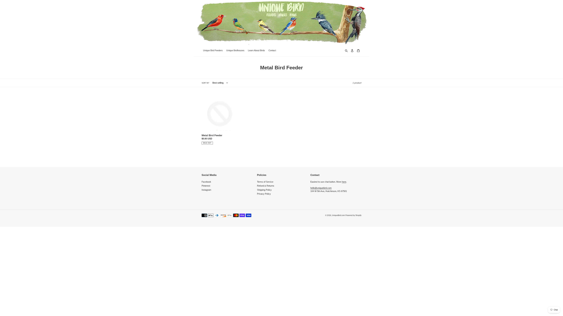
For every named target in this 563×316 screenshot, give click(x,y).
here (344, 182)
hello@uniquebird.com (321, 188)
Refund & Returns (265, 185)
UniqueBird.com (338, 215)
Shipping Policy (264, 190)
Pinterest (206, 185)
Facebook (206, 182)
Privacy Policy (264, 194)
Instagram (206, 190)
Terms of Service (265, 182)
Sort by (205, 83)
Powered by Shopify (353, 215)
